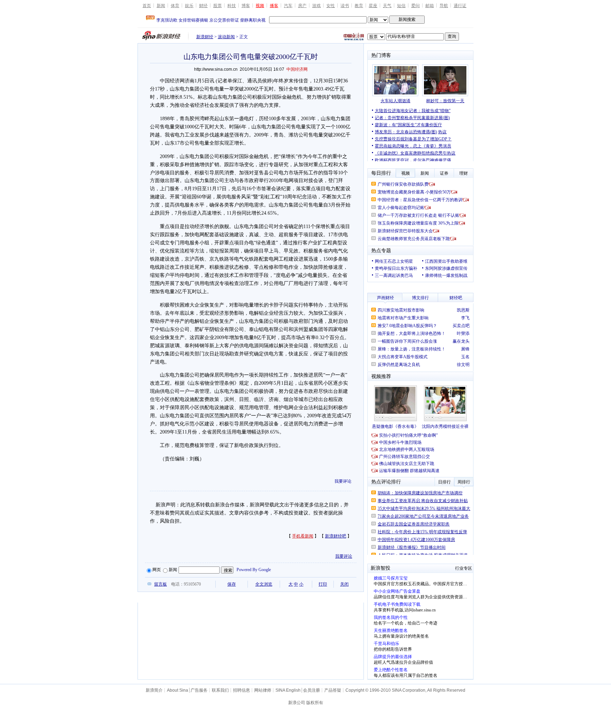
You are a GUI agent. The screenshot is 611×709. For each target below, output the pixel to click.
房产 (302, 5)
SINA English (288, 690)
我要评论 (342, 481)
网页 (156, 569)
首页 (146, 5)
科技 (231, 5)
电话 (175, 584)
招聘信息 (241, 690)
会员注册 (311, 690)
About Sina (177, 690)
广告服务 (199, 690)
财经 (203, 5)
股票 (217, 5)
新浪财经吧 (335, 536)
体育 (175, 5)
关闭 (344, 584)
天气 (387, 5)
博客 (246, 5)
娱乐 (189, 5)
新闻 (161, 5)
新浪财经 (204, 36)
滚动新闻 (226, 36)
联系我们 (220, 690)
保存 (231, 584)
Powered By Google (254, 569)
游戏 (316, 5)
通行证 (460, 5)
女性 (330, 5)
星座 (373, 5)
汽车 (288, 5)
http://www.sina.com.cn (216, 69)
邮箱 (429, 5)
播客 (274, 5)
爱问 (415, 5)
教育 (359, 5)
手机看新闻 (302, 536)
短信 (401, 5)
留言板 (160, 584)
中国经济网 (297, 69)
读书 (345, 5)
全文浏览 (263, 584)
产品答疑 (332, 690)
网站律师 (262, 690)
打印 (323, 584)
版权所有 (314, 702)
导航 (444, 5)
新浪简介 (154, 690)
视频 (260, 5)
